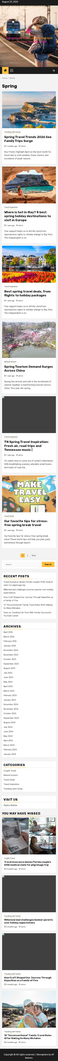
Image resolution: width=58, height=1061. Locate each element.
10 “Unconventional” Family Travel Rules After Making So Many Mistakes (28, 1037)
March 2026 (9, 636)
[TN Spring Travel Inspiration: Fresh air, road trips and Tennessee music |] (29, 414)
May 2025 (8, 682)
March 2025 (9, 691)
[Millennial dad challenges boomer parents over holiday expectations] (29, 893)
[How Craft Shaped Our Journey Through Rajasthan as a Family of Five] (29, 951)
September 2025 (11, 664)
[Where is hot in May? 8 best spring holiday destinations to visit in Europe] (29, 185)
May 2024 (8, 736)
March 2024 (9, 745)
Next (34, 555)
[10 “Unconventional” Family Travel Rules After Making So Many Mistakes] (29, 1009)
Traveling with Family (12, 132)
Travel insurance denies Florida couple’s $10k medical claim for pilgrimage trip (27, 863)
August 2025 (9, 668)
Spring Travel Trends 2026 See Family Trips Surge (28, 139)
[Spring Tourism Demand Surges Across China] (29, 339)
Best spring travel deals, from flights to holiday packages (27, 293)
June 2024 (8, 731)
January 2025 (10, 700)
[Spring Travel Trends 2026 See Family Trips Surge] (29, 109)
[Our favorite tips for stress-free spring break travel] (29, 493)
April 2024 (8, 740)
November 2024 (11, 709)
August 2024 (9, 722)
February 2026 (10, 641)
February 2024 (10, 749)
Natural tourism (10, 362)
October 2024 (10, 713)
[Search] (54, 70)
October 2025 (10, 659)
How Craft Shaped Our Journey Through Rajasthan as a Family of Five (28, 979)
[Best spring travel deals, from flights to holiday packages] (29, 264)
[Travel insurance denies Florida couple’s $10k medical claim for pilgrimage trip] (29, 836)
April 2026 (8, 632)
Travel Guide (9, 516)
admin (23, 146)
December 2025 (11, 650)
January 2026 (10, 645)
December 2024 (11, 704)
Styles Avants (10, 805)
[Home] (5, 71)
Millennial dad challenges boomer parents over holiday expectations (28, 921)
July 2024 (8, 727)
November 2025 (11, 655)
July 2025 (8, 673)
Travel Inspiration (11, 207)
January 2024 (10, 754)
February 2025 (10, 695)
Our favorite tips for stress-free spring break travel (26, 523)
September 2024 (11, 718)
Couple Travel (10, 770)
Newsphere (42, 1054)
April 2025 (8, 686)
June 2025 (8, 677)
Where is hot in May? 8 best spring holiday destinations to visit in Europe (27, 216)
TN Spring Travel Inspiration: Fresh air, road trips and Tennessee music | (26, 446)
